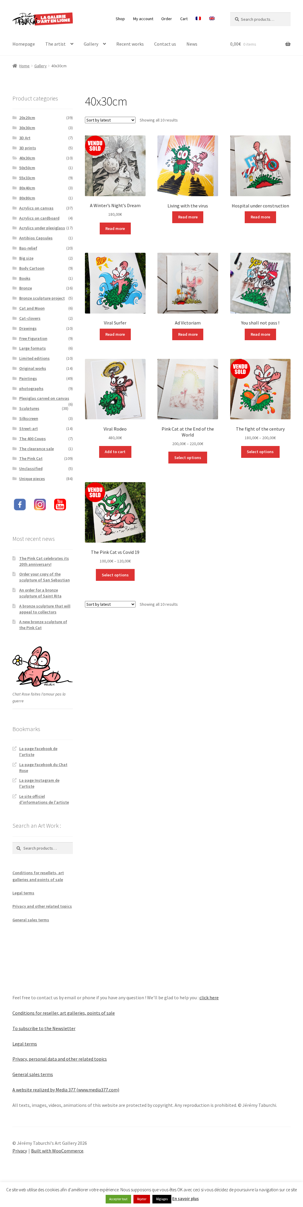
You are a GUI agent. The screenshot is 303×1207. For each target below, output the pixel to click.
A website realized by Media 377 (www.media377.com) (65, 1090)
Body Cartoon (31, 268)
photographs (31, 388)
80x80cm (27, 198)
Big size (26, 258)
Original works (32, 368)
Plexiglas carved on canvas (44, 398)
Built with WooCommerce (57, 1151)
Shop (120, 18)
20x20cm (27, 117)
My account (143, 18)
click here (209, 997)
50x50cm (27, 167)
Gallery (91, 44)
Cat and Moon (32, 308)
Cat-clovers (30, 318)
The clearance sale (36, 448)
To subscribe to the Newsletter (43, 1028)
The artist (55, 44)
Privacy (19, 1151)
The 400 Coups (32, 438)
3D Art (24, 137)
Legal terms (23, 893)
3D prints (27, 148)
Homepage (23, 44)
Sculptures (29, 408)
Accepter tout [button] (118, 1199)
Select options (187, 457)
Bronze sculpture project (42, 298)
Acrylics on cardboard (39, 218)
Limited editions (34, 358)
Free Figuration (33, 338)
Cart (184, 18)
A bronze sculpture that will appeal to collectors (44, 609)
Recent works (130, 44)
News (191, 44)
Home (24, 65)
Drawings (28, 328)
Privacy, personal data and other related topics (59, 1059)
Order (166, 18)
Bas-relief (28, 248)
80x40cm (27, 188)
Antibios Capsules (36, 238)
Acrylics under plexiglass (42, 228)
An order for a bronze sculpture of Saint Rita (40, 593)
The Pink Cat (31, 458)
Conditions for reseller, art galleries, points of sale (63, 1013)
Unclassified (31, 468)
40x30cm (27, 158)
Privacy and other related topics (42, 906)
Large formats (32, 348)
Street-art (28, 428)
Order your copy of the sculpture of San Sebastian (44, 577)
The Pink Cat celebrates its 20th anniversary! (44, 561)
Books (24, 278)
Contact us (165, 44)
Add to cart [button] (115, 451)
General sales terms (30, 920)
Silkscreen (28, 418)
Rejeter (141, 1199)
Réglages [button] (162, 1199)
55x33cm (27, 177)
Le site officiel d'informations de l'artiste (44, 799)
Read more (115, 228)
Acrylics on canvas (36, 208)
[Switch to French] (198, 18)
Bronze (25, 288)
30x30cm (27, 127)
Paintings (28, 378)
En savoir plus (185, 1198)
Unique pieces (32, 478)
